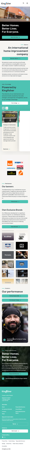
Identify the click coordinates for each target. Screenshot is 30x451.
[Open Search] (23, 3)
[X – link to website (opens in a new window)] (5, 437)
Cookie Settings (12, 441)
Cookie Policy (9, 443)
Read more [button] (5, 149)
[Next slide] (6, 108)
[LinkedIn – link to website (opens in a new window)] (2, 437)
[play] (27, 19)
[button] (15, 37)
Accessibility (4, 446)
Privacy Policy (4, 441)
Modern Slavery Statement (18, 443)
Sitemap (3, 443)
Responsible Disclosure (20, 441)
